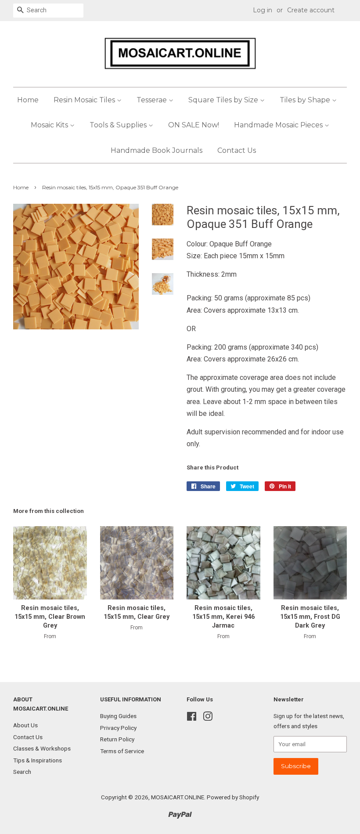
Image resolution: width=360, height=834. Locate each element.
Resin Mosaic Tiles (85, 100)
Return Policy (117, 739)
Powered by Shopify (233, 797)
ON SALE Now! (193, 125)
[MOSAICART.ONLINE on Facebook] (192, 718)
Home (28, 100)
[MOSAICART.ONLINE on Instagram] (207, 718)
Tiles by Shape (306, 100)
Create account (311, 10)
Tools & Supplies (119, 125)
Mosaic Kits (50, 125)
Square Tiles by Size (224, 100)
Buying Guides (118, 715)
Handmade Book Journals (156, 150)
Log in (262, 10)
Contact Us (236, 150)
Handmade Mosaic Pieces (279, 125)
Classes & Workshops (42, 748)
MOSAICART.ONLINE (177, 797)
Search (22, 771)
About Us (25, 725)
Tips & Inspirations (37, 760)
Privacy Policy (118, 727)
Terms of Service (122, 751)
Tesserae (153, 100)
